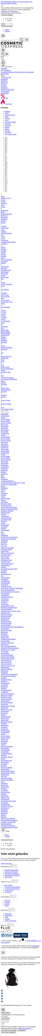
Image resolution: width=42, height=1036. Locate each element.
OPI (2, 353)
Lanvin (3, 319)
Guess (3, 286)
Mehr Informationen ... (26, 1028)
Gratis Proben (9, 890)
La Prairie (8, 125)
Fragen (7, 29)
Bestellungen (5, 74)
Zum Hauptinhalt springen (9, 1)
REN (2, 365)
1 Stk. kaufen (5, 1018)
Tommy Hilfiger (6, 390)
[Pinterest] (6, 929)
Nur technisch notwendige (9, 1030)
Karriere (7, 904)
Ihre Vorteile (8, 885)
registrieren (7, 70)
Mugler (7, 129)
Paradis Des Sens (6, 356)
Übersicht (4, 72)
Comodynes (4, 240)
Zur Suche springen (23, 1)
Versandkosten (34, 946)
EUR (9, 20)
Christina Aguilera (6, 233)
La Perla (3, 312)
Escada (3, 275)
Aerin (2, 196)
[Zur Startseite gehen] (12, 47)
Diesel (3, 258)
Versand (7, 31)
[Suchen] (21, 40)
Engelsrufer (4, 274)
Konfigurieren (21, 1030)
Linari (2, 323)
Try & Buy (8, 892)
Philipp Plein (5, 358)
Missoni (3, 337)
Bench (3, 212)
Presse (7, 905)
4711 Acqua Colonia (7, 409)
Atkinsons (4, 203)
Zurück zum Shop (6, 863)
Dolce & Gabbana (6, 259)
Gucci (6, 120)
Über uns (7, 900)
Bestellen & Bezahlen (11, 870)
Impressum (8, 914)
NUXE (3, 346)
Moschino (4, 342)
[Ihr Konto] (3, 62)
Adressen (22, 72)
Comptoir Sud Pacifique (8, 242)
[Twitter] (4, 929)
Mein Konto (8, 877)
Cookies (7, 919)
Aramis (3, 200)
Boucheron (4, 217)
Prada (2, 361)
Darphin (3, 249)
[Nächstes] (7, 1021)
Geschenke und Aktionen (12, 887)
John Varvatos (5, 296)
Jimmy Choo (5, 295)
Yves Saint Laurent (10, 134)
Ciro (2, 235)
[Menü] (3, 36)
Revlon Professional (7, 368)
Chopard (3, 231)
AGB (6, 917)
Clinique (7, 118)
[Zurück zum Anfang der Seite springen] (3, 1024)
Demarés (3, 256)
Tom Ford (8, 132)
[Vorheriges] (3, 1021)
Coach (3, 238)
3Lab (2, 407)
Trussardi (3, 391)
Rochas (3, 370)
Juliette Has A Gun (6, 302)
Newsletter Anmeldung (12, 873)
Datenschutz (8, 915)
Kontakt (7, 902)
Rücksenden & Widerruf (12, 875)
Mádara (7, 127)
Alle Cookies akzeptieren (9, 1032)
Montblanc (4, 340)
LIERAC (4, 310)
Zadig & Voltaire (6, 404)
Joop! (2, 298)
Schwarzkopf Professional (9, 379)
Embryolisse (4, 272)
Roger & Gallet (5, 372)
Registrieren (14, 11)
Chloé (6, 117)
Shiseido (3, 383)
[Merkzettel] (2, 59)
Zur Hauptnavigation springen (16, 2)
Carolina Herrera (10, 115)
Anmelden (4, 11)
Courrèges (4, 244)
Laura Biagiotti (5, 321)
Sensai (3, 381)
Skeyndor (4, 384)
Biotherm (7, 111)
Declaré (3, 252)
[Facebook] (2, 929)
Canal (2, 230)
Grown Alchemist (6, 284)
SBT (2, 376)
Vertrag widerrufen (10, 921)
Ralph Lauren (5, 367)
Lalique (3, 316)
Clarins (3, 237)
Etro (2, 279)
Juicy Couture (5, 300)
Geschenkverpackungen (12, 889)
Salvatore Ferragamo (7, 377)
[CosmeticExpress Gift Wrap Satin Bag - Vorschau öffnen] (3, 1010)
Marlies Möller (5, 332)
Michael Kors (5, 335)
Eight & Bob (5, 266)
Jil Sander (4, 293)
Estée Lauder (5, 277)
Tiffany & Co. (5, 388)
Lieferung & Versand (11, 872)
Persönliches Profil (13, 72)
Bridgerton (4, 219)
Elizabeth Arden (6, 270)
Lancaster (4, 317)
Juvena (3, 303)
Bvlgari (3, 223)
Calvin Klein (5, 228)
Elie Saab (4, 268)
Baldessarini (4, 210)
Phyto (2, 360)
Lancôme (7, 124)
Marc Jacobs (4, 330)
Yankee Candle (5, 400)
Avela (2, 205)
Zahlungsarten (29, 72)
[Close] (3, 953)
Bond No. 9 (4, 216)
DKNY (3, 247)
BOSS (7, 113)
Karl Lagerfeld (5, 307)
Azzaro (3, 207)
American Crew (6, 198)
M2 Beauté (4, 326)
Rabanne (7, 131)
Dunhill (3, 263)
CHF (9, 19)
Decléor (3, 254)
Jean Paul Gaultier (10, 122)
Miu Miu (3, 339)
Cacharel (3, 226)
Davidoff (3, 251)
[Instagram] (8, 929)
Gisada (3, 282)
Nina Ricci (4, 349)
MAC (2, 328)
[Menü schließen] (3, 66)
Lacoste (3, 314)
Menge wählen (6, 1013)
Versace (3, 397)
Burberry (3, 221)
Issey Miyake (5, 289)
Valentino (4, 395)
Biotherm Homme (6, 214)
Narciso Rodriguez (6, 347)
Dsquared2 (4, 261)
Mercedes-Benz (5, 333)
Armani (3, 201)
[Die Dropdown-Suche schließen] (26, 40)
